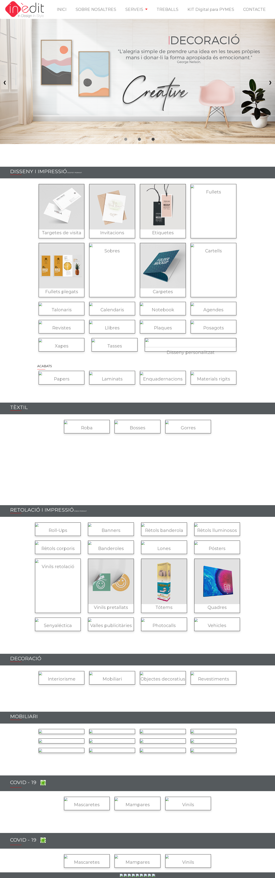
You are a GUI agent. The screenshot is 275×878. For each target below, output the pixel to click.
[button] (136, 9)
